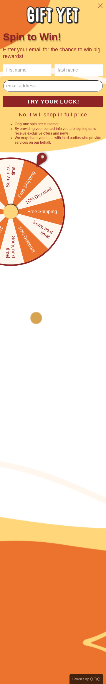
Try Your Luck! (53, 102)
